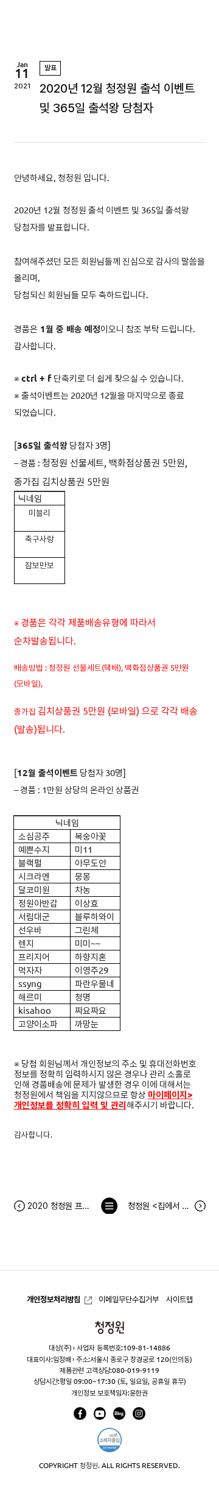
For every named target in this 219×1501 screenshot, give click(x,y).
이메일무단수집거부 (129, 1299)
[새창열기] (80, 1413)
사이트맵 (179, 1299)
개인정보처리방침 (53, 1299)
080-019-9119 (135, 1370)
